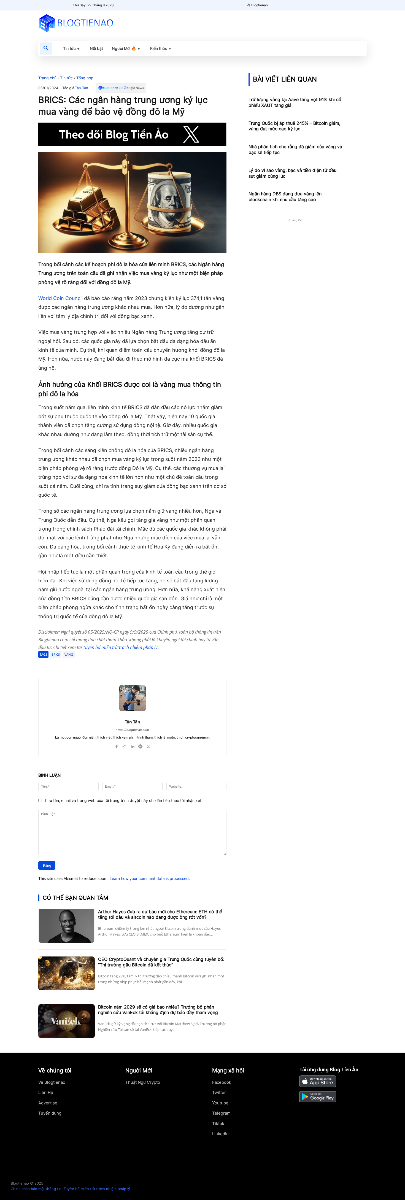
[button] (46, 48)
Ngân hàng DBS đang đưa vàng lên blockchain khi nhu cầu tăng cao (285, 196)
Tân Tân (81, 88)
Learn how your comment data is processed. (150, 878)
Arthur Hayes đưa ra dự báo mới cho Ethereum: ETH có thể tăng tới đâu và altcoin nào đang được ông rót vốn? (160, 914)
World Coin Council (60, 298)
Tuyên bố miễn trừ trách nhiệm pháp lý (120, 647)
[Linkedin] (132, 745)
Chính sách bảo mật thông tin (36, 1189)
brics (56, 654)
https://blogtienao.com (132, 730)
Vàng (68, 654)
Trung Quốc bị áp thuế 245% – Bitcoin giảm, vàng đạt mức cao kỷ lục (294, 126)
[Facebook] (78, 665)
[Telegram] (103, 665)
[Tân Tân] (132, 698)
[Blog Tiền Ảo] (88, 22)
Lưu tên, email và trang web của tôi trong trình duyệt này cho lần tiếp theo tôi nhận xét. (123, 800)
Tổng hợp (84, 77)
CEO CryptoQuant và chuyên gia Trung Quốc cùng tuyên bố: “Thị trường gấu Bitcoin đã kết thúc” (161, 962)
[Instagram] (124, 745)
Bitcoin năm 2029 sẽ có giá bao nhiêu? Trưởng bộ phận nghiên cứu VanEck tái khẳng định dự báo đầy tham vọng (158, 1009)
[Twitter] (91, 665)
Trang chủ (47, 77)
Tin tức (66, 77)
